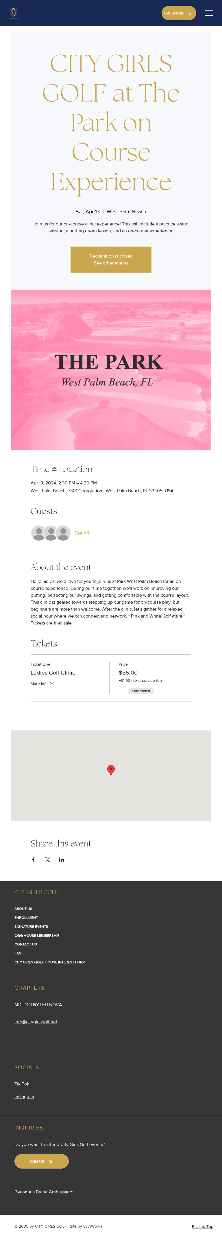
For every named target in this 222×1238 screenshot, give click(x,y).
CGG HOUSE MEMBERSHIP (37, 935)
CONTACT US (25, 944)
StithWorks (92, 1226)
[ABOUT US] (183, 908)
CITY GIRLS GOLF (36, 893)
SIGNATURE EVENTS (31, 926)
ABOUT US (23, 908)
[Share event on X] (47, 859)
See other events (111, 262)
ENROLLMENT (26, 917)
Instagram (24, 1096)
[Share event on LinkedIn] (61, 859)
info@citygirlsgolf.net (35, 1021)
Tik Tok (21, 1083)
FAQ (18, 953)
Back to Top (202, 1226)
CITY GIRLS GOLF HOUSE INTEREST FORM (49, 962)
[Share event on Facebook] (33, 859)
